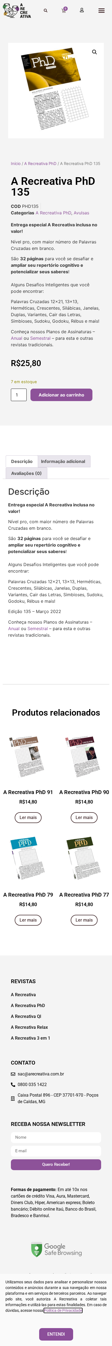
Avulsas (81, 212)
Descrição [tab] (22, 461)
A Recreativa (23, 994)
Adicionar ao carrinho (61, 395)
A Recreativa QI (26, 1016)
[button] (101, 10)
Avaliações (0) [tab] (26, 473)
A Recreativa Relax (29, 1027)
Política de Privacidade (63, 1310)
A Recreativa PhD (40, 163)
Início (16, 163)
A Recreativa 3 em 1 (30, 1038)
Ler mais (28, 817)
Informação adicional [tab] (63, 461)
